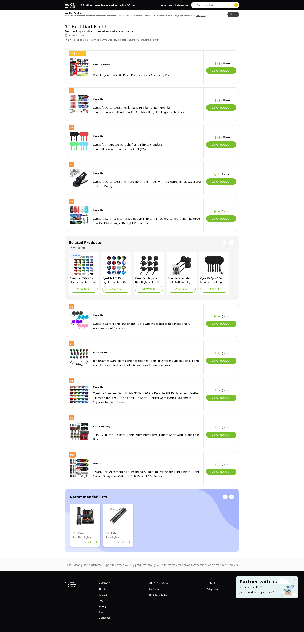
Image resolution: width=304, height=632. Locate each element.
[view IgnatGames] (79, 357)
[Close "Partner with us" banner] (295, 579)
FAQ (101, 600)
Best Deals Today (158, 594)
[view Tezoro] (79, 468)
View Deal (83, 289)
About (102, 589)
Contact (103, 594)
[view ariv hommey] (79, 431)
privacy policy (201, 16)
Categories (181, 5)
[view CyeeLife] (79, 104)
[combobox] (215, 5)
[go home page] (71, 5)
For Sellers (154, 589)
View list (89, 542)
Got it (233, 14)
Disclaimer (104, 617)
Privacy (102, 606)
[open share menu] (222, 29)
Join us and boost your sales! (257, 592)
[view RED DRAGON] (79, 67)
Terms (102, 611)
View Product (221, 70)
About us (166, 5)
